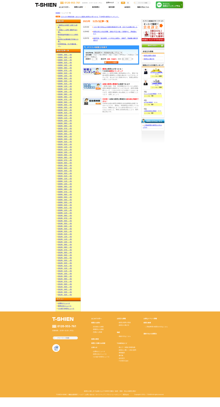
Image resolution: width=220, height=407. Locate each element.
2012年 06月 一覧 (65, 252)
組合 (116, 55)
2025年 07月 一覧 (65, 70)
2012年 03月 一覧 (65, 260)
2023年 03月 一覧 (65, 107)
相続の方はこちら (143, 7)
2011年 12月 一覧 (65, 268)
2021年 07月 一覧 (65, 160)
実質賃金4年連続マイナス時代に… (68, 36)
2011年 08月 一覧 (65, 279)
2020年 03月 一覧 (65, 202)
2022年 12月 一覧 (65, 115)
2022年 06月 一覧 (65, 131)
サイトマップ (100, 394)
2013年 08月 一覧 (65, 215)
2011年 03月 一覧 (65, 292)
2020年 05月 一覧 (65, 197)
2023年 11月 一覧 (65, 89)
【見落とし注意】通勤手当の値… (67, 31)
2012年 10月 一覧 (65, 242)
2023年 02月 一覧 (65, 110)
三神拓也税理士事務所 (150, 111)
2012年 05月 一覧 (65, 255)
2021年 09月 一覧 (65, 155)
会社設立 (127, 7)
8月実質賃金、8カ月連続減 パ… (67, 45)
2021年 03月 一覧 (65, 171)
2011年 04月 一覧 (65, 289)
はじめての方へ (64, 7)
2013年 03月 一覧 (65, 229)
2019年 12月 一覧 (65, 210)
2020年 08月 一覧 (65, 189)
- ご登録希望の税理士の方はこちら (156, 327)
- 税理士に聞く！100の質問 (127, 350)
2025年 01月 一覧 (65, 73)
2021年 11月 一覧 (65, 149)
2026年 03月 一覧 (65, 57)
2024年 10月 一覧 (65, 76)
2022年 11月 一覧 (65, 118)
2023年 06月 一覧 (65, 102)
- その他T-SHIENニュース (100, 357)
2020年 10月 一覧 (65, 184)
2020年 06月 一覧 (65, 194)
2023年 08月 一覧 (65, 97)
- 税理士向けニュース (99, 354)
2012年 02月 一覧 (65, 263)
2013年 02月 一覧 (65, 231)
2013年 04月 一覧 (65, 226)
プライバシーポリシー (113, 394)
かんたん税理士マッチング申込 (169, 5)
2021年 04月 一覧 (65, 168)
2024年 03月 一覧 (65, 81)
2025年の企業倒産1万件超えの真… (68, 40)
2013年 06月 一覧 (65, 221)
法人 (95, 55)
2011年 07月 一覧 (65, 281)
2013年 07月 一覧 (65, 218)
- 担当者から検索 (98, 327)
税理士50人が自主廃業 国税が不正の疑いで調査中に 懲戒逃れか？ (115, 33)
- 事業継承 (121, 353)
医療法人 (94, 57)
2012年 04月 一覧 (65, 258)
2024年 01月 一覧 (65, 84)
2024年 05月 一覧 (65, 78)
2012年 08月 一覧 (65, 247)
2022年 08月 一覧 (65, 126)
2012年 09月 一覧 (65, 244)
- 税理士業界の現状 (124, 322)
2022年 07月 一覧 (65, 128)
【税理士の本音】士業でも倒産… (67, 26)
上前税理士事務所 (157, 83)
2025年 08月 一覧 (65, 68)
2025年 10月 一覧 (65, 65)
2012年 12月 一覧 (65, 237)
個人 (110, 55)
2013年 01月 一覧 (65, 234)
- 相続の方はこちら (124, 336)
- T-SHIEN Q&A (123, 361)
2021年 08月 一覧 (65, 157)
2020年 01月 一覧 (65, 207)
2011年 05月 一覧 (65, 287)
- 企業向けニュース (98, 351)
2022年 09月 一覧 (65, 123)
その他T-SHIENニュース (66, 308)
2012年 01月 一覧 (65, 266)
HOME (58, 13)
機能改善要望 (73, 394)
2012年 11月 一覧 (65, 239)
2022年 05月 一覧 (65, 134)
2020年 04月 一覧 (65, 200)
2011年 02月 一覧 (65, 295)
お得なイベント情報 (150, 318)
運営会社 (126, 394)
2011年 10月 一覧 (65, 273)
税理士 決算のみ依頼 (98, 343)
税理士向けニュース (64, 306)
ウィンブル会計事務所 (150, 93)
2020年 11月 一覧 (65, 181)
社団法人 (131, 55)
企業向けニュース (64, 303)
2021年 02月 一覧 (65, 173)
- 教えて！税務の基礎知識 (126, 347)
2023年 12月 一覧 (65, 86)
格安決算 (112, 7)
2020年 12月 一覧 (65, 178)
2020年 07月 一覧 (65, 192)
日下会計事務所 (148, 102)
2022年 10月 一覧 (65, 120)
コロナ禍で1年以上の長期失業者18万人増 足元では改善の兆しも (115, 27)
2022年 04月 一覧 (65, 136)
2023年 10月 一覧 (65, 91)
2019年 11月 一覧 (65, 213)
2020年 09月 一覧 (65, 186)
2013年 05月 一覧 (65, 223)
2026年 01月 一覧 (65, 62)
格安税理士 (96, 7)
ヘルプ (81, 394)
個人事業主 (103, 55)
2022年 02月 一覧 (65, 142)
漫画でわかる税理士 (150, 334)
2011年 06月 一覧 (65, 284)
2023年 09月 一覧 (65, 94)
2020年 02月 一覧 (65, 205)
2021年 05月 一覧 (65, 165)
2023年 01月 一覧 (65, 113)
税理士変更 (95, 339)
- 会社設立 (121, 358)
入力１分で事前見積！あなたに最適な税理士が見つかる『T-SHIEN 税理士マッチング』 (90, 17)
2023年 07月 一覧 (65, 99)
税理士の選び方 (149, 59)
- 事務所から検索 (98, 329)
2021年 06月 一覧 (65, 163)
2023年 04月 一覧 (65, 105)
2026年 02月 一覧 (65, 60)
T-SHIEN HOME (61, 394)
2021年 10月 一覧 (65, 152)
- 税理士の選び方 (123, 325)
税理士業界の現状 (150, 55)
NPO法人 (123, 55)
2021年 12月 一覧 (65, 147)
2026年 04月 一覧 (65, 55)
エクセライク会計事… (156, 72)
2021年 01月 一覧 (65, 176)
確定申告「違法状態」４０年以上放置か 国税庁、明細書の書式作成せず (115, 39)
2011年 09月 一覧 (65, 276)
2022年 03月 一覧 (65, 139)
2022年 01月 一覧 (65, 144)
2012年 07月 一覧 (65, 250)
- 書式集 (120, 355)
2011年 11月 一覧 (65, 271)
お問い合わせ (89, 394)
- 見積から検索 (97, 332)
